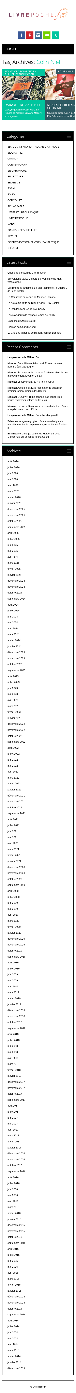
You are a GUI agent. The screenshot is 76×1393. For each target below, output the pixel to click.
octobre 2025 (14, 521)
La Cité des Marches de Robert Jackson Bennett (34, 332)
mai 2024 (12, 622)
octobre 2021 (14, 807)
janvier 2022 (14, 789)
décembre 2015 (16, 1225)
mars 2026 (13, 491)
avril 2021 (12, 843)
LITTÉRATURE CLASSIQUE (23, 212)
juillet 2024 (13, 610)
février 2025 (14, 568)
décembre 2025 (16, 509)
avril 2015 (12, 1272)
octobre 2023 (14, 664)
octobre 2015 (14, 1237)
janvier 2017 (14, 1147)
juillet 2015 (13, 1254)
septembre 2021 (16, 813)
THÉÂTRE (13, 248)
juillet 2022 (13, 753)
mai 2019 (12, 980)
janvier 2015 (14, 1290)
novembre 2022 (16, 730)
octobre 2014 (14, 1308)
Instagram (38, 35)
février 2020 (14, 927)
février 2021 (14, 855)
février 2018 (14, 1070)
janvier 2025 (14, 575)
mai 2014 (12, 1338)
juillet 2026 (13, 467)
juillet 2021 (13, 825)
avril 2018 (12, 1058)
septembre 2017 (16, 1099)
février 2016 (14, 1213)
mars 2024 (13, 634)
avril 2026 (12, 485)
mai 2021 (12, 837)
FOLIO (11, 194)
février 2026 (14, 497)
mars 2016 (13, 1207)
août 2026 (13, 461)
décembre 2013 (16, 1368)
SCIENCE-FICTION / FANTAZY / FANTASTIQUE (20, 75)
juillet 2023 (13, 682)
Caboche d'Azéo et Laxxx (21, 321)
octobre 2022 (14, 736)
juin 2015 (12, 1261)
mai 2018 (12, 1052)
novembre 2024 (16, 586)
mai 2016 (12, 1195)
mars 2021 (13, 849)
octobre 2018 (14, 1022)
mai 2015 (12, 1266)
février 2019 (14, 998)
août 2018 (13, 1034)
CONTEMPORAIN (17, 164)
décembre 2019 (16, 938)
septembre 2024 (16, 598)
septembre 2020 (16, 885)
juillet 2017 (13, 1111)
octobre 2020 (14, 879)
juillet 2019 (13, 968)
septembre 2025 (16, 527)
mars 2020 (13, 920)
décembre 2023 (16, 652)
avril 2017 (12, 1129)
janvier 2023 (14, 718)
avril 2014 (12, 1344)
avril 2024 (12, 628)
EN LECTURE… (16, 176)
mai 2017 (12, 1123)
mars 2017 (13, 1135)
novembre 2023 (16, 658)
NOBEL (11, 224)
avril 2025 (12, 557)
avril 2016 (12, 1201)
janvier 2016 (14, 1219)
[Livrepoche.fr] (38, 24)
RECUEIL (12, 236)
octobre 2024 (14, 592)
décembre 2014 (16, 1296)
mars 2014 (13, 1350)
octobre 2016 (14, 1165)
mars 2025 (13, 562)
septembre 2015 (16, 1243)
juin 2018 (12, 1046)
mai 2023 (12, 694)
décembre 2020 (16, 867)
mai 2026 (12, 479)
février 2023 (14, 712)
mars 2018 (13, 1064)
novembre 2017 (16, 1088)
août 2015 (13, 1249)
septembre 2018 (16, 1028)
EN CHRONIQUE (17, 170)
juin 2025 (12, 545)
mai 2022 (12, 765)
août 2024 (13, 604)
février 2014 (14, 1356)
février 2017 (14, 1141)
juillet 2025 (13, 539)
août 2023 (13, 676)
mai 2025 (12, 551)
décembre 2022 (16, 724)
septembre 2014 (16, 1314)
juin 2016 (12, 1189)
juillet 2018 (13, 1040)
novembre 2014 (16, 1302)
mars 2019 (13, 992)
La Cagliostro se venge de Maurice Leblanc (31, 297)
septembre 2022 (16, 741)
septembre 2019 (16, 956)
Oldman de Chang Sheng (21, 327)
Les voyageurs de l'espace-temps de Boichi (31, 315)
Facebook (21, 35)
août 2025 (13, 533)
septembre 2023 (16, 670)
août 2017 (13, 1105)
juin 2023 (12, 688)
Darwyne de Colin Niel (23, 105)
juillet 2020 (13, 897)
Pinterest (29, 35)
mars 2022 (13, 777)
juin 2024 (12, 616)
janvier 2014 (14, 1362)
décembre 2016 (16, 1153)
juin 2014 (12, 1332)
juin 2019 (12, 974)
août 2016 (13, 1177)
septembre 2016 (16, 1171)
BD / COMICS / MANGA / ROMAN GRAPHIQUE (33, 146)
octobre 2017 (14, 1093)
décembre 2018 (16, 1010)
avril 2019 (12, 986)
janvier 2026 (14, 503)
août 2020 (13, 891)
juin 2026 (12, 473)
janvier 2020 (14, 932)
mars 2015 (13, 1278)
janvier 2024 (14, 646)
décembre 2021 (16, 795)
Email (46, 35)
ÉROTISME (13, 182)
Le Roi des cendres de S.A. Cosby (26, 309)
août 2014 (13, 1320)
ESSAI (11, 188)
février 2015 (14, 1284)
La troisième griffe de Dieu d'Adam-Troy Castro (33, 303)
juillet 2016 (13, 1183)
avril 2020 (12, 914)
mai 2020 (12, 909)
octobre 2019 (14, 950)
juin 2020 (12, 903)
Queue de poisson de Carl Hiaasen (26, 272)
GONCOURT (14, 200)
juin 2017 (12, 1117)
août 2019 (13, 962)
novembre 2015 (16, 1231)
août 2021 (13, 819)
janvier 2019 (14, 1004)
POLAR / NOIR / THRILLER (22, 230)
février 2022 (14, 783)
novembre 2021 (16, 801)
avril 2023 (12, 700)
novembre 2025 (16, 515)
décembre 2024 (16, 580)
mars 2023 (13, 706)
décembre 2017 (16, 1082)
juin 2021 (12, 831)
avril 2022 (12, 771)
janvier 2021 (14, 861)
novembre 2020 (16, 873)
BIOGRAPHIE (14, 152)
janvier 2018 (14, 1075)
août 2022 (13, 747)
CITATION (12, 158)
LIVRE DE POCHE (17, 218)
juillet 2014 (13, 1326)
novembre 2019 (16, 944)
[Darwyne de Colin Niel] (23, 99)
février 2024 (14, 640)
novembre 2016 (16, 1159)
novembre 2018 (16, 1016)
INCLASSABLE (12, 71)
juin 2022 (12, 759)
